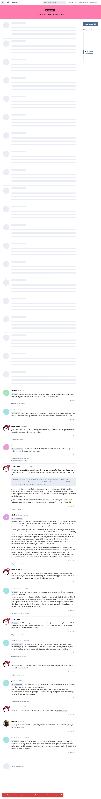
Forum (15, 2)
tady (38, 451)
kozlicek (16, 413)
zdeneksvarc (18, 449)
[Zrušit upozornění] (61, 795)
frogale (16, 741)
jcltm (15, 394)
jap (15, 470)
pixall (15, 592)
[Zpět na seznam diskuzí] (2, 2)
